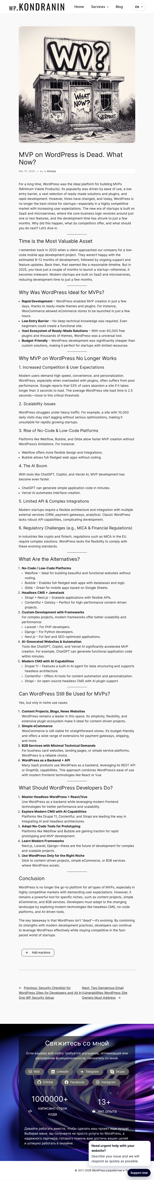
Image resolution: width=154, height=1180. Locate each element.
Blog (119, 6)
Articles (51, 171)
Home (79, 6)
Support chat (139, 1172)
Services (98, 6)
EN (137, 6)
